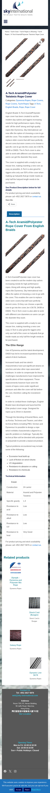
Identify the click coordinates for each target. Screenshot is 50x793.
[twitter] (10, 771)
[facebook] (5, 771)
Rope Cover (30, 107)
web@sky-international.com (25, 695)
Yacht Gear (14, 32)
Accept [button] (18, 790)
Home (7, 32)
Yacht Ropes (23, 104)
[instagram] (15, 771)
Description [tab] (14, 214)
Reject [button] (27, 790)
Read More (36, 790)
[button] (40, 42)
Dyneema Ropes (23, 100)
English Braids (12, 107)
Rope (21, 107)
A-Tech (37, 104)
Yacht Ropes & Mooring (28, 32)
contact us (36, 196)
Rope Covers (37, 100)
